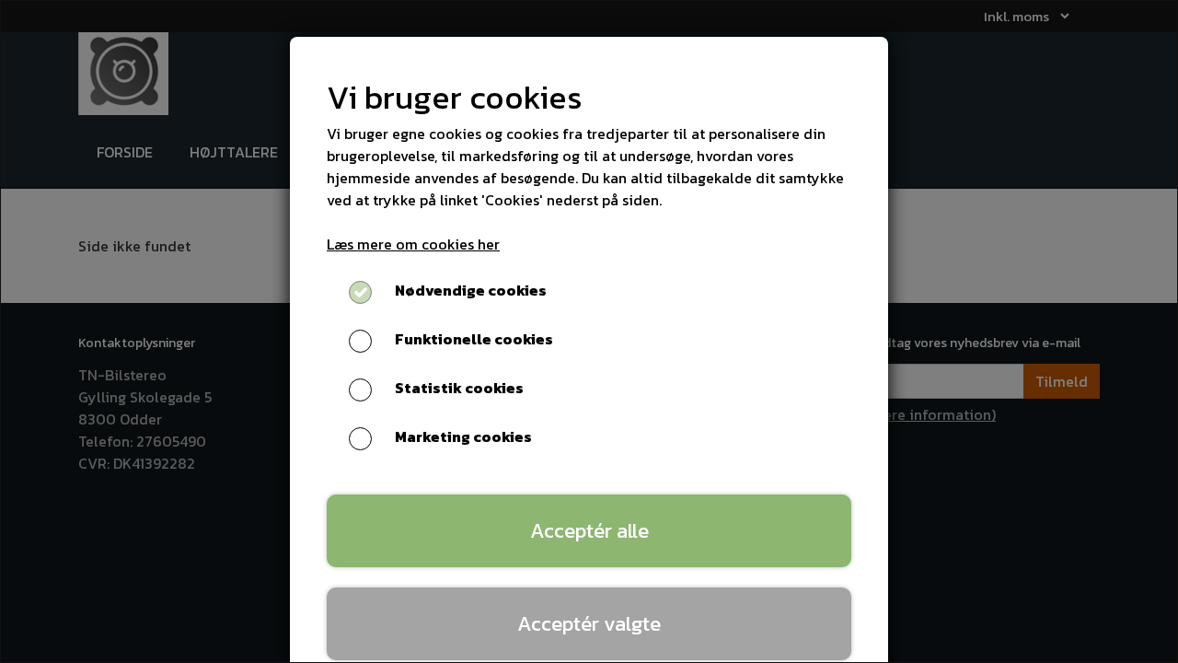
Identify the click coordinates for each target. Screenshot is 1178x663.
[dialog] (589, 331)
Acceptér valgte (589, 623)
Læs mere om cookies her (413, 244)
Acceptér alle (589, 530)
